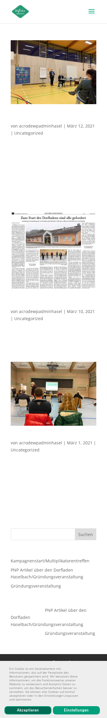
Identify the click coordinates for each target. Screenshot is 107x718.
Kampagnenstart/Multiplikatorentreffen (52, 117)
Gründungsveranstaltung (39, 437)
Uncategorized (28, 133)
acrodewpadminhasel (40, 126)
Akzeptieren (28, 710)
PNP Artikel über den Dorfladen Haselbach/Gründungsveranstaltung (52, 303)
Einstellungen (76, 710)
